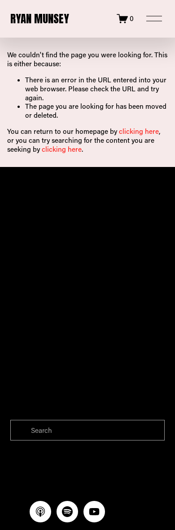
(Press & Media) (95, 255)
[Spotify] (67, 511)
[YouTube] (94, 511)
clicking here (139, 131)
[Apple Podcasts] (40, 511)
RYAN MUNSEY (39, 18)
